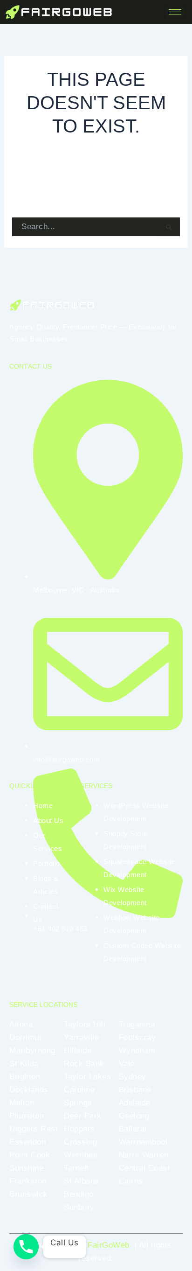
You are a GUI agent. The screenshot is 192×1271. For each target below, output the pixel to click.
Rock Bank (84, 1063)
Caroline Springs (79, 1096)
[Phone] (26, 1246)
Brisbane (135, 1089)
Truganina (137, 1024)
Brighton (24, 1076)
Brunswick (28, 1194)
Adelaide (135, 1102)
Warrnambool (143, 1142)
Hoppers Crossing (80, 1135)
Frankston (28, 1181)
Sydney (132, 1076)
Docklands (28, 1089)
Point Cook (29, 1155)
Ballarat (133, 1128)
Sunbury (79, 1207)
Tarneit (76, 1168)
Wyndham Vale (137, 1057)
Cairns (131, 1181)
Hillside (77, 1050)
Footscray (137, 1037)
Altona (21, 1024)
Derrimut (25, 1037)
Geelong (134, 1115)
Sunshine (26, 1168)
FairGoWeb (109, 1245)
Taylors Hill (84, 1024)
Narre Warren (144, 1155)
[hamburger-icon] (175, 12)
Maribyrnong (32, 1050)
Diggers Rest (33, 1128)
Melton (21, 1102)
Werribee (80, 1155)
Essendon (27, 1142)
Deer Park (83, 1115)
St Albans (81, 1181)
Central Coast (144, 1168)
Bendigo (79, 1194)
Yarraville (81, 1037)
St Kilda (23, 1063)
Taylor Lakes (87, 1076)
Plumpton (26, 1115)
